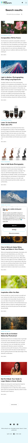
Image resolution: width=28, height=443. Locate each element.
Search (21, 428)
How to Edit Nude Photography (12, 164)
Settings (14, 229)
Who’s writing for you (5, 428)
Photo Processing (5, 244)
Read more (3, 54)
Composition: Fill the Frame (11, 38)
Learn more (5, 221)
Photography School (6, 35)
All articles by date (15, 428)
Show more (14, 404)
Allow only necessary (14, 233)
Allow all (14, 225)
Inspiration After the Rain (10, 292)
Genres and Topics (5, 331)
